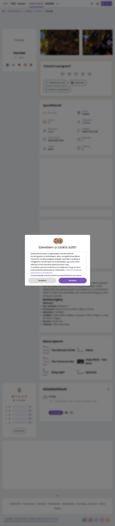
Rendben (73, 281)
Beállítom (42, 281)
